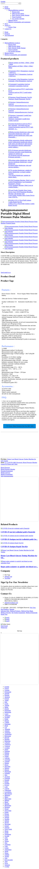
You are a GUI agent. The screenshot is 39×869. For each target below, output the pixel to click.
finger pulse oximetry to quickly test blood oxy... (19, 567)
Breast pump (16, 12)
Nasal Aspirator (16, 17)
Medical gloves (12, 20)
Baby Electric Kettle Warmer (20, 15)
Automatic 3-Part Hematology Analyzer (20, 81)
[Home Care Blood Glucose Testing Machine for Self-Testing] (19, 552)
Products (7, 8)
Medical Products (15, 611)
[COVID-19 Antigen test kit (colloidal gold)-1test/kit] (17, 535)
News (6, 24)
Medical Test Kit (6, 612)
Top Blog (7, 578)
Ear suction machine (18, 18)
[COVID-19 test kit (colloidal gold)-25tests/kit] (15, 528)
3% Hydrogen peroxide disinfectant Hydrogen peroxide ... (19, 156)
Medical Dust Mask (27, 611)
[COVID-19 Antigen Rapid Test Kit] (12, 543)
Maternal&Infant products (16, 10)
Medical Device (5, 472)
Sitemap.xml (8, 576)
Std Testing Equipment (18, 612)
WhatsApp (4, 627)
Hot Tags (32, 607)
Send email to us (6, 272)
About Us (7, 25)
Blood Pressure (5, 467)
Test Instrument (9, 35)
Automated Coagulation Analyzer (18, 86)
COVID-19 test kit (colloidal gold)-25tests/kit (18, 532)
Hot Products (5, 609)
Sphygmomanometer (7, 476)
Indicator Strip (5, 611)
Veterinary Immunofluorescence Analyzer (20, 105)
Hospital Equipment (7, 471)
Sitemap (11, 609)
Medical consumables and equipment (19, 22)
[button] (19, 426)
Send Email (4, 626)
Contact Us (8, 29)
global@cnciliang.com (11, 602)
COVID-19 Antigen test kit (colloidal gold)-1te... (19, 539)
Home (6, 7)
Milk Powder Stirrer (18, 13)
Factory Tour (12, 27)
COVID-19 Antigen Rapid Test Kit (14, 547)
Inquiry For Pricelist (7, 589)
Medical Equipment (6, 474)
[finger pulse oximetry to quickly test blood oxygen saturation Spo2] (19, 563)
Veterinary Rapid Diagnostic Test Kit (19, 99)
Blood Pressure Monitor (8, 469)
